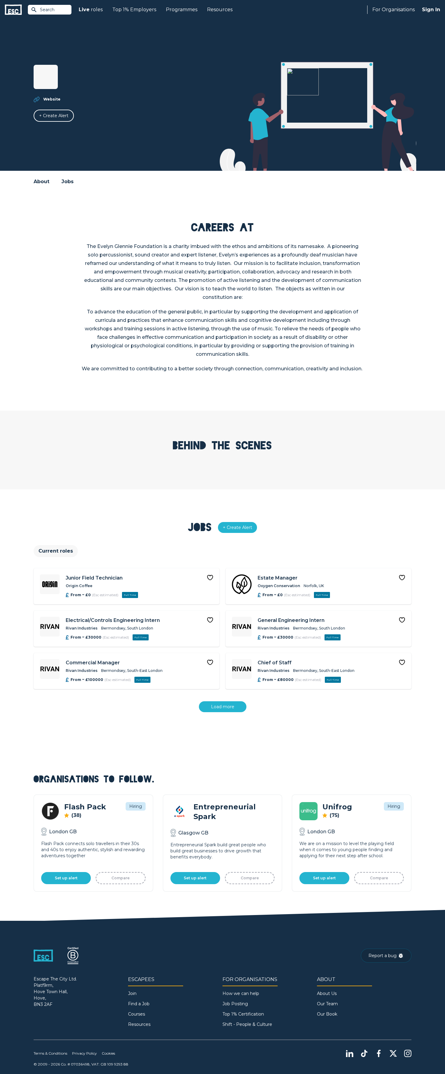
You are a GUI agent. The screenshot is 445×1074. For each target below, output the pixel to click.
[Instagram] (407, 1053)
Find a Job (139, 1003)
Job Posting (235, 1003)
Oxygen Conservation (279, 585)
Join (132, 993)
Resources (219, 9)
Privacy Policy (84, 1053)
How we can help (240, 993)
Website (52, 99)
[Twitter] (393, 1053)
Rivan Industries (81, 628)
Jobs (67, 181)
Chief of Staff (275, 663)
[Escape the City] (13, 10)
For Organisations (393, 9)
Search (47, 9)
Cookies (108, 1053)
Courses (136, 1014)
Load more (222, 706)
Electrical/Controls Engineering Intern (113, 620)
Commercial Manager (93, 663)
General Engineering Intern (291, 620)
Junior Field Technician (94, 578)
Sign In (431, 9)
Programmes (181, 9)
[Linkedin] (349, 1053)
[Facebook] (378, 1053)
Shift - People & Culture (247, 1024)
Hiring (135, 806)
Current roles (55, 551)
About (41, 181)
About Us (327, 993)
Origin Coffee (79, 585)
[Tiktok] (364, 1053)
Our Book (327, 1014)
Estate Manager (278, 578)
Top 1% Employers (134, 9)
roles (91, 9)
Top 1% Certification (243, 1014)
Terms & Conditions (50, 1053)
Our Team (327, 1003)
